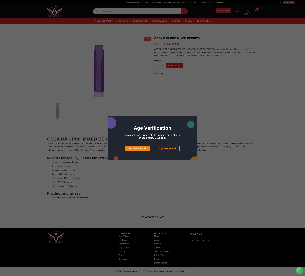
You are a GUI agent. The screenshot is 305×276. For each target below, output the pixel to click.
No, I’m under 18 (167, 148)
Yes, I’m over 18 (138, 148)
